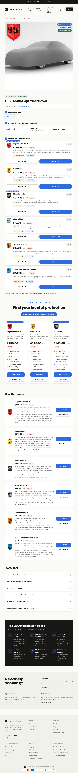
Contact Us (8, 753)
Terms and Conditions (35, 758)
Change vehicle (24, 106)
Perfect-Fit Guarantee (59, 750)
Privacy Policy (33, 755)
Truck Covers (38, 9)
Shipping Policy (33, 747)
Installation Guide (58, 732)
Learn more (8, 703)
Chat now (44, 687)
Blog (54, 727)
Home (6, 18)
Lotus (19, 18)
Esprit (24, 18)
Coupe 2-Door (10, 117)
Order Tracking (9, 750)
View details (22, 161)
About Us (56, 724)
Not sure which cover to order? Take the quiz (39, 314)
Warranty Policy (33, 753)
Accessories (32, 730)
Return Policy (33, 750)
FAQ (6, 755)
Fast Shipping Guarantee (60, 753)
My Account (8, 747)
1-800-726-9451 (46, 703)
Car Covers (30, 9)
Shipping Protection (59, 755)
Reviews (55, 730)
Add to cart (56, 161)
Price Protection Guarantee (61, 747)
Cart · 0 (69, 9)
